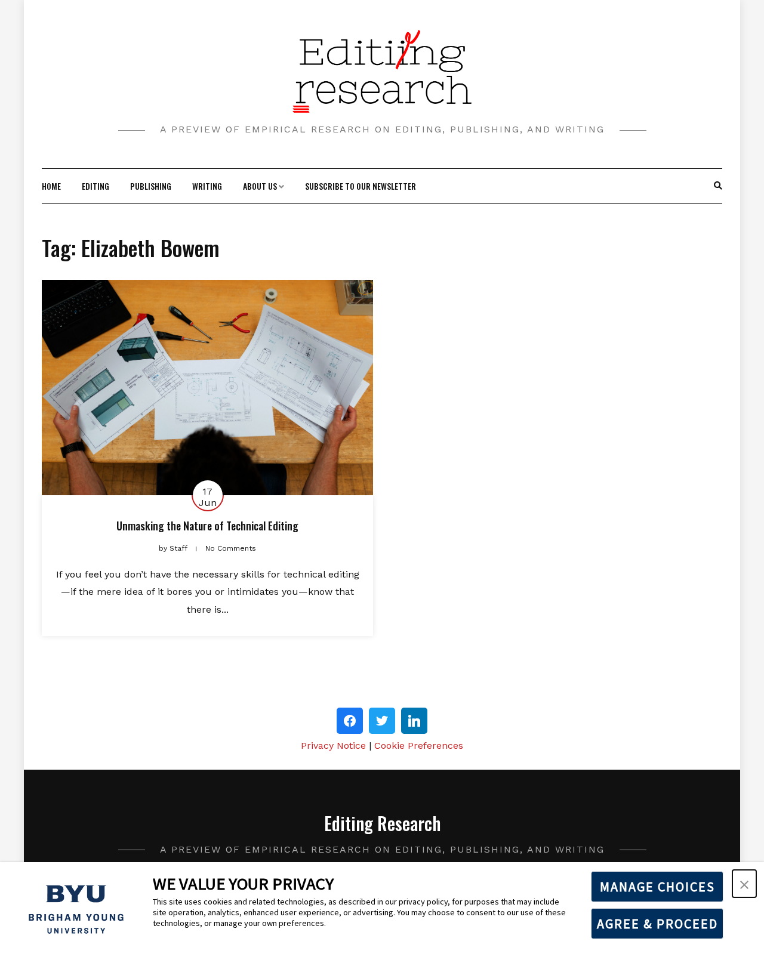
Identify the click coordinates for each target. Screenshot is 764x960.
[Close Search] (711, 186)
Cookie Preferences (418, 745)
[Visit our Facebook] (350, 721)
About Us (260, 186)
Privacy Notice (333, 745)
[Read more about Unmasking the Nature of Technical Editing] (207, 387)
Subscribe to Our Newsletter (360, 186)
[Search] (718, 186)
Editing (95, 186)
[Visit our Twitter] (382, 721)
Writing (207, 186)
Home (51, 186)
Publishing (150, 186)
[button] (744, 883)
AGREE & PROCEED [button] (657, 923)
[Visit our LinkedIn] (414, 721)
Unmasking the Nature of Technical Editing (207, 525)
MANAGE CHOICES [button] (657, 886)
